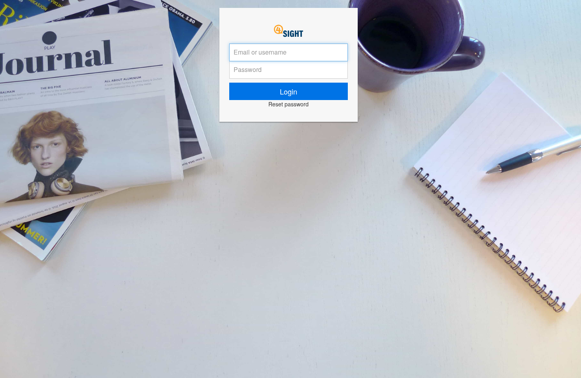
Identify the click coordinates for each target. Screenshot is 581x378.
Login (288, 91)
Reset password (288, 104)
